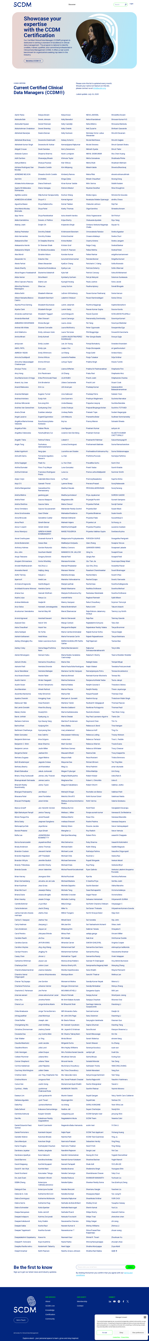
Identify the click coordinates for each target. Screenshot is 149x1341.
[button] (145, 1317)
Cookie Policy (116, 1337)
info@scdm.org (99, 88)
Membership (82, 1301)
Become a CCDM (32, 61)
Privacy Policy (125, 1337)
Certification (50, 1314)
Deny (121, 1332)
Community (50, 1319)
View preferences (138, 1332)
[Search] (125, 4)
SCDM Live (50, 1306)
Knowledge (49, 1310)
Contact (80, 1306)
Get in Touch (20, 1320)
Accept (104, 1332)
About (47, 1301)
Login (131, 3)
